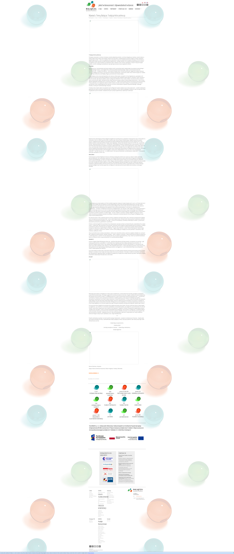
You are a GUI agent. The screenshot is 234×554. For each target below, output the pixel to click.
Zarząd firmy (91, 493)
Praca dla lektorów (100, 540)
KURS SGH (99, 513)
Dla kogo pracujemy (110, 492)
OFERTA (106, 9)
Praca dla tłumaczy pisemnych (100, 536)
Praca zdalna (100, 534)
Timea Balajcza (105, 17)
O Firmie (100, 17)
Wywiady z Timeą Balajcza (92, 496)
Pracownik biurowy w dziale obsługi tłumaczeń (101, 533)
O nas (96, 17)
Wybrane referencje (110, 494)
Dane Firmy (108, 520)
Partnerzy (113, 9)
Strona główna (91, 17)
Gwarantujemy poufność (110, 496)
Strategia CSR (122, 9)
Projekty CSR (91, 522)
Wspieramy (90, 520)
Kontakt (137, 9)
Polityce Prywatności (91, 552)
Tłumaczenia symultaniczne (100, 511)
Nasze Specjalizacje (101, 503)
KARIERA (131, 9)
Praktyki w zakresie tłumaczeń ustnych (100, 529)
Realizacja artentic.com (93, 551)
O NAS (100, 9)
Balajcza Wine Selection (101, 492)
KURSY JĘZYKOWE (100, 512)
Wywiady (111, 17)
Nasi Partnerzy (109, 500)
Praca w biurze (100, 530)
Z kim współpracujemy (110, 499)
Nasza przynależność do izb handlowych (110, 502)
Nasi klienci (108, 493)
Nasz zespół (91, 497)
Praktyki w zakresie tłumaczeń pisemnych (101, 527)
